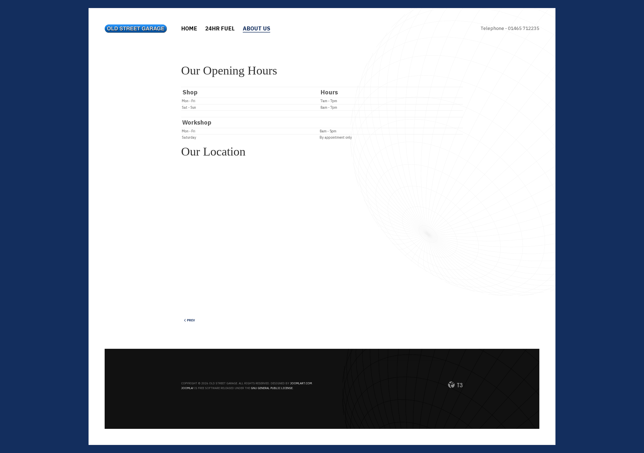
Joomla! (187, 388)
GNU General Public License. (272, 388)
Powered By (455, 385)
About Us (256, 28)
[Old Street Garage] (136, 28)
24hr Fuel (220, 28)
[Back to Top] (628, 437)
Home (189, 28)
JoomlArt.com (301, 383)
